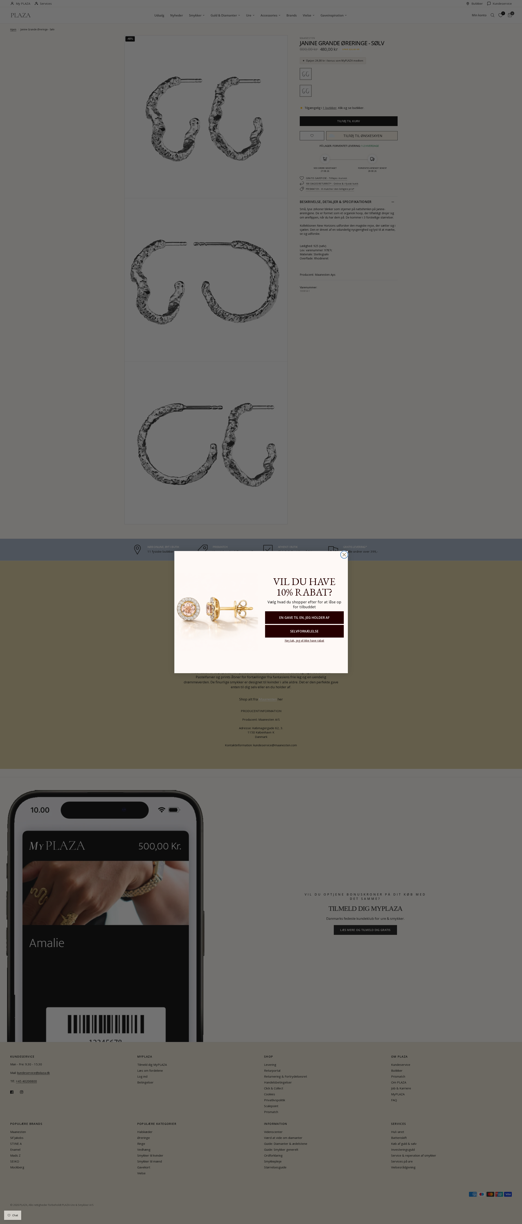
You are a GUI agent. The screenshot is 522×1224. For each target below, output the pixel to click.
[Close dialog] (344, 554)
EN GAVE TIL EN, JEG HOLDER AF (304, 617)
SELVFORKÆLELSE (304, 631)
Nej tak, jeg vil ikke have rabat (304, 640)
